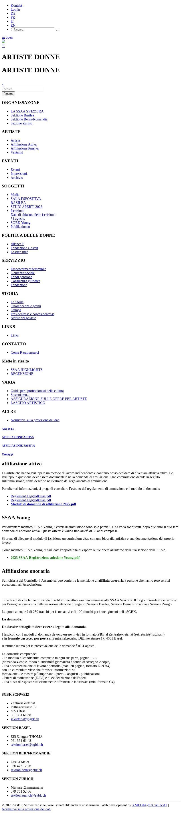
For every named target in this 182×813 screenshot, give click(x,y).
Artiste (15, 140)
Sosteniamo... (20, 395)
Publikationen (20, 226)
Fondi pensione (21, 277)
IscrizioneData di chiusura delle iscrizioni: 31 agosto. (33, 214)
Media (15, 195)
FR (13, 17)
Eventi (15, 169)
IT (12, 21)
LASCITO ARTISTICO (28, 403)
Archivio (17, 177)
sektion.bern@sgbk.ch (26, 770)
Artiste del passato (23, 318)
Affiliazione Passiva (25, 148)
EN (13, 25)
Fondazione (19, 285)
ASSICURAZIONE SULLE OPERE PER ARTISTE (49, 399)
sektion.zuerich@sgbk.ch (28, 795)
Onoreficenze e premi (26, 306)
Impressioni (19, 173)
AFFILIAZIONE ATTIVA (18, 437)
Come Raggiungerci (25, 352)
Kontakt (17, 5)
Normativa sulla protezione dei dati (35, 420)
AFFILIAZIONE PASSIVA (18, 445)
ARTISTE (8, 428)
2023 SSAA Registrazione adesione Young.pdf (45, 557)
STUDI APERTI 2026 (26, 207)
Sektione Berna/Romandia (29, 119)
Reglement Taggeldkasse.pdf (31, 496)
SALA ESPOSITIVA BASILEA (26, 201)
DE (13, 13)
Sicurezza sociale (23, 273)
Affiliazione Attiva (24, 144)
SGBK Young (20, 222)
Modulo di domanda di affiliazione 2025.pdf (43, 504)
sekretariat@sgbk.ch (25, 719)
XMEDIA (139, 805)
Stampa (16, 310)
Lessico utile (19, 252)
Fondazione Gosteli (24, 248)
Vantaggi (17, 152)
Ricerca (8, 93)
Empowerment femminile (28, 269)
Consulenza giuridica (25, 281)
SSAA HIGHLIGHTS (27, 370)
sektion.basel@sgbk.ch (27, 744)
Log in (15, 9)
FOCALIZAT (157, 805)
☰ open (7, 37)
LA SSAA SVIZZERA (27, 111)
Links (15, 335)
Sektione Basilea (22, 115)
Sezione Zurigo (21, 123)
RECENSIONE (22, 374)
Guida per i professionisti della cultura (37, 391)
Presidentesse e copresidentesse (32, 314)
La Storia (17, 302)
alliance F (17, 244)
